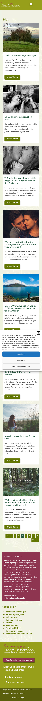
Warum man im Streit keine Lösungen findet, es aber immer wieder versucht (20, 244)
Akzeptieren (21, 354)
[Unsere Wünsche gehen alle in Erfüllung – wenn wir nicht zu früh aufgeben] (21, 288)
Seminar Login (18, 697)
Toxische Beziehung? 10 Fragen (20, 55)
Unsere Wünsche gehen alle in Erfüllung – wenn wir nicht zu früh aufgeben (20, 308)
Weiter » (35, 540)
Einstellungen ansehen (21, 367)
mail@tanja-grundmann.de (14, 598)
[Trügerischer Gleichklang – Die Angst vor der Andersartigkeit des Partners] (21, 160)
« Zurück (9, 536)
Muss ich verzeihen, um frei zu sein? (20, 437)
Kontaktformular (13, 591)
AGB (30, 690)
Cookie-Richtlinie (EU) (10, 693)
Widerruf (22, 693)
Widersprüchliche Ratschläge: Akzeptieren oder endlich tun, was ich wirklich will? (19, 502)
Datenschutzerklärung (20, 690)
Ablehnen (21, 360)
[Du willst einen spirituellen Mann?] (21, 99)
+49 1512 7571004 (10, 595)
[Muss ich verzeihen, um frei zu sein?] (21, 418)
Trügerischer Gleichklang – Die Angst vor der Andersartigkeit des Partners (20, 180)
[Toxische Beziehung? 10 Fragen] (21, 37)
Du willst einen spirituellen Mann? (18, 118)
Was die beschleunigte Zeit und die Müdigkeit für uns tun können (20, 372)
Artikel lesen (12, 77)
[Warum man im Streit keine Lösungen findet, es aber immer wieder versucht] (21, 224)
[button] (39, 333)
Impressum (7, 690)
